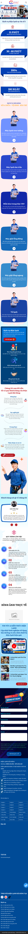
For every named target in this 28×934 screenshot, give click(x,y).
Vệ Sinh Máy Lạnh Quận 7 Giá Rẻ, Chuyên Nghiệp (18, 666)
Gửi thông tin (13, 753)
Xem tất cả (21, 684)
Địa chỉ (2, 725)
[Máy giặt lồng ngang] (14, 285)
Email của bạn (4, 719)
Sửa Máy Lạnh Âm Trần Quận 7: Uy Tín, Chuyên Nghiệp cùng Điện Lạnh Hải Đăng (18, 675)
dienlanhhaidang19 (5, 857)
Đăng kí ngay (9, 455)
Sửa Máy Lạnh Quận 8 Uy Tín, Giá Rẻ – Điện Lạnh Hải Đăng (18, 658)
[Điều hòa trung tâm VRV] (14, 211)
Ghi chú (3, 732)
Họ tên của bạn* (5, 707)
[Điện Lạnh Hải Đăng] (14, 2)
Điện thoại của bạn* (6, 713)
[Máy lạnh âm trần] (14, 177)
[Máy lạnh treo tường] (14, 140)
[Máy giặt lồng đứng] (14, 248)
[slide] (14, 12)
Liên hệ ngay (8, 339)
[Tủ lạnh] (14, 320)
